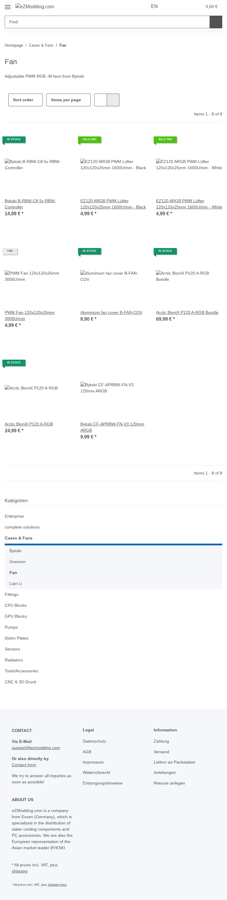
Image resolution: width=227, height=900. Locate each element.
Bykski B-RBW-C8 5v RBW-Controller (30, 203)
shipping (19, 871)
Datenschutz (94, 741)
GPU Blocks (16, 616)
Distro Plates (16, 638)
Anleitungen (165, 772)
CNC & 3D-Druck (20, 681)
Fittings (11, 594)
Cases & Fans (19, 538)
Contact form (24, 764)
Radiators (14, 660)
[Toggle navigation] (8, 5)
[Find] (216, 22)
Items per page (66, 99)
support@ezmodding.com (36, 747)
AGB (87, 751)
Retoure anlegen (169, 783)
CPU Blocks (16, 605)
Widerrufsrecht (96, 772)
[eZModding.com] (34, 6)
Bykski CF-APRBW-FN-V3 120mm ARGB (112, 427)
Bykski (15, 550)
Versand (161, 751)
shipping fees (57, 884)
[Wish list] (186, 6)
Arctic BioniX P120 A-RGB (29, 424)
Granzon (17, 561)
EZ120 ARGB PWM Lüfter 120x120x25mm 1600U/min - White (189, 203)
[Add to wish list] (60, 141)
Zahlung (161, 741)
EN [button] (154, 6)
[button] (174, 6)
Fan (13, 572)
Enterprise (14, 516)
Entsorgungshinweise (103, 783)
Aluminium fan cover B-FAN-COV (111, 312)
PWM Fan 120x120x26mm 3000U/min (30, 315)
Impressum (93, 762)
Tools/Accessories (21, 671)
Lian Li (15, 583)
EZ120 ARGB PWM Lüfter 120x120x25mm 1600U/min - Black (113, 203)
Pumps (11, 627)
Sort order (23, 99)
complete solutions (22, 527)
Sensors (12, 649)
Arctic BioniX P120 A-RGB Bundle (187, 312)
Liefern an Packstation (174, 762)
